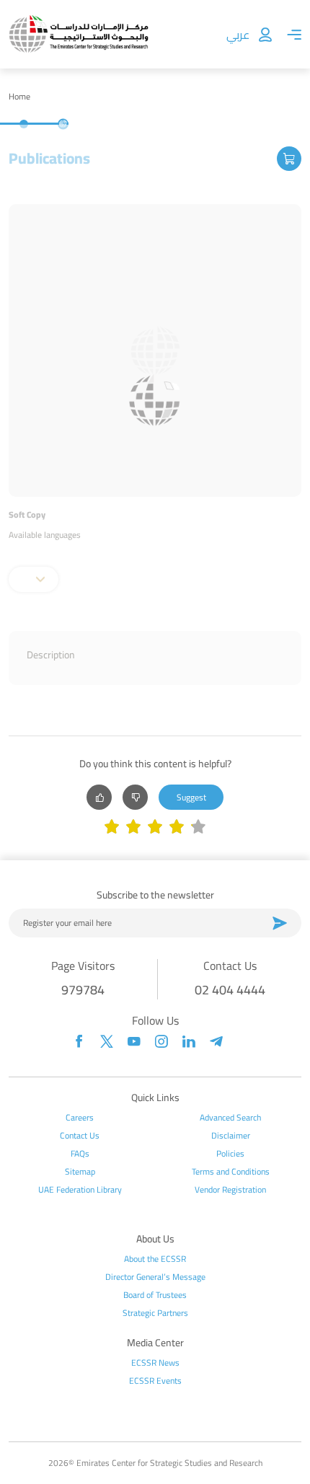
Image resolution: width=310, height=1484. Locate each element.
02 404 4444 (230, 989)
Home (19, 96)
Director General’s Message (155, 1277)
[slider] (155, 828)
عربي (237, 34)
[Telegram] (216, 1041)
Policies (230, 1153)
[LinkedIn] (188, 1041)
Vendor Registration (230, 1189)
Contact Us (79, 1135)
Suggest (191, 797)
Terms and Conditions (231, 1171)
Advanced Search (230, 1117)
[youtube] (134, 1041)
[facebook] (79, 1041)
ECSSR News (155, 1362)
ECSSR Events (155, 1380)
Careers (80, 1117)
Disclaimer (230, 1135)
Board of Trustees (155, 1295)
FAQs (80, 1153)
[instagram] (161, 1041)
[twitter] (106, 1041)
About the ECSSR (155, 1259)
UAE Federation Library (80, 1189)
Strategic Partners (155, 1313)
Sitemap (80, 1171)
